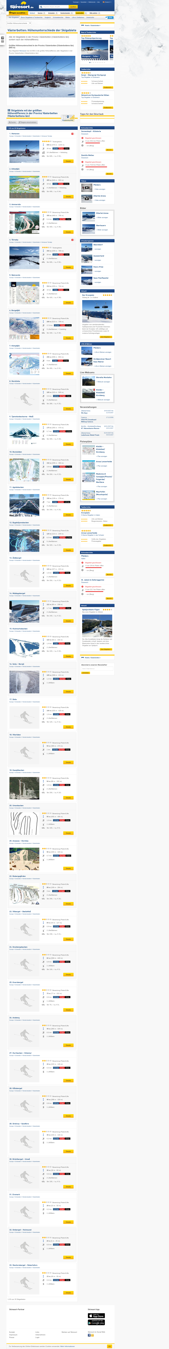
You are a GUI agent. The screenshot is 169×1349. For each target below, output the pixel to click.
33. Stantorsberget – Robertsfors (23, 1265)
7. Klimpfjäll (14, 346)
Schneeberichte (58, 17)
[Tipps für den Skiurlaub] (109, 17)
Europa (11, 136)
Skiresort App (94, 1310)
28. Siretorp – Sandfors (19, 1124)
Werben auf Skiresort (69, 1332)
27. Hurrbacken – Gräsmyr (20, 1053)
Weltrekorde (91, 2)
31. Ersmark (14, 1195)
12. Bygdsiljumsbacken (19, 523)
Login (37, 1337)
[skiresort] (21, 5)
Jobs (98, 2)
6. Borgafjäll (14, 310)
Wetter (67, 17)
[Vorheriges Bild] (83, 49)
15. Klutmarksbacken (18, 629)
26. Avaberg (14, 1018)
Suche (13, 122)
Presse (11, 1337)
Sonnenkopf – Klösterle (91, 131)
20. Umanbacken (16, 806)
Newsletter (84, 2)
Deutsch (107, 2)
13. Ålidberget (15, 558)
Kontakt (12, 1332)
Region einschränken (28, 122)
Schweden (18, 136)
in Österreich (95, 77)
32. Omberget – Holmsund (20, 1230)
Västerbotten (36, 136)
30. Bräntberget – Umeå (19, 1159)
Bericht (109, 150)
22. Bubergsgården (17, 876)
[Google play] (96, 1325)
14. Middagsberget (17, 593)
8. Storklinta (14, 381)
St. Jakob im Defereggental (92, 580)
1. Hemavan (14, 134)
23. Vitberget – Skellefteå (20, 912)
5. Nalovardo (14, 275)
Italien (83, 558)
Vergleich (48, 17)
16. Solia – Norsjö (16, 664)
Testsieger (76, 2)
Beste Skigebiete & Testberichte (31, 17)
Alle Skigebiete (14, 17)
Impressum (13, 1335)
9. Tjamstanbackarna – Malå (21, 417)
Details (68, 161)
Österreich (84, 134)
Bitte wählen (93, 13)
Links (37, 1332)
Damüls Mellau (87, 155)
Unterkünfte (90, 17)
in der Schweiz (99, 535)
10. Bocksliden (15, 452)
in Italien (97, 515)
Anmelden (85, 673)
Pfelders (84, 556)
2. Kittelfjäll (14, 169)
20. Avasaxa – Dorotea (18, 841)
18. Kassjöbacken (16, 770)
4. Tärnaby (13, 240)
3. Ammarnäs (15, 204)
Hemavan (22, 51)
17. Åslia (13, 699)
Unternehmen (40, 1335)
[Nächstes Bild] (111, 49)
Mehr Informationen (67, 1346)
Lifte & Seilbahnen (78, 17)
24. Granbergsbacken (18, 947)
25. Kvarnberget (16, 982)
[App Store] (96, 1318)
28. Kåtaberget (15, 1088)
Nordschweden (27, 136)
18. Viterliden (15, 735)
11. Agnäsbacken (16, 487)
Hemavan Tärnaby (47, 136)
